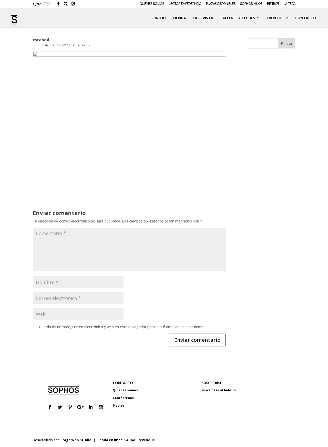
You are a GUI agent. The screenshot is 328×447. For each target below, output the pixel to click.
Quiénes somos (125, 390)
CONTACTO (305, 18)
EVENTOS (275, 18)
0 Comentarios (80, 45)
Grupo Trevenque (139, 440)
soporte (43, 45)
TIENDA (179, 18)
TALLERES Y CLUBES (237, 18)
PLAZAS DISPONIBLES (220, 4)
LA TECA (289, 4)
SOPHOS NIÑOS (251, 4)
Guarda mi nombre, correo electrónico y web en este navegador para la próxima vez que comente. (121, 326)
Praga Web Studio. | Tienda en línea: (92, 440)
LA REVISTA (203, 18)
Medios (119, 405)
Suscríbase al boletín (218, 390)
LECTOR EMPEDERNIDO (185, 4)
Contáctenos (123, 398)
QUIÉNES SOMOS (151, 4)
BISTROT (273, 4)
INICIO (160, 18)
